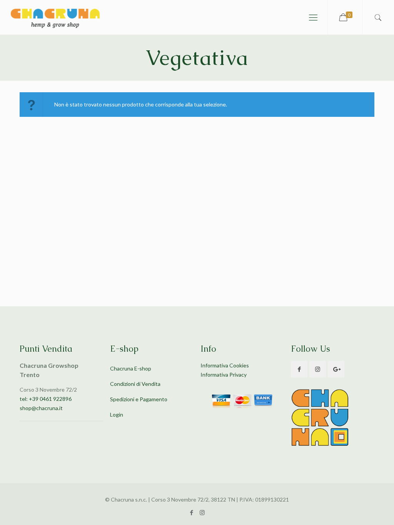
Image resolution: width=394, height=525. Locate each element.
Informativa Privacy (223, 374)
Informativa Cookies (224, 365)
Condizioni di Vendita (135, 383)
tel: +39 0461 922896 (46, 398)
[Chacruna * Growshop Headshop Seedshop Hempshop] (55, 17)
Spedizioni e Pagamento (138, 399)
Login (116, 414)
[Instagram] (202, 512)
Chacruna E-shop (130, 368)
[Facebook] (192, 512)
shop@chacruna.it (41, 408)
